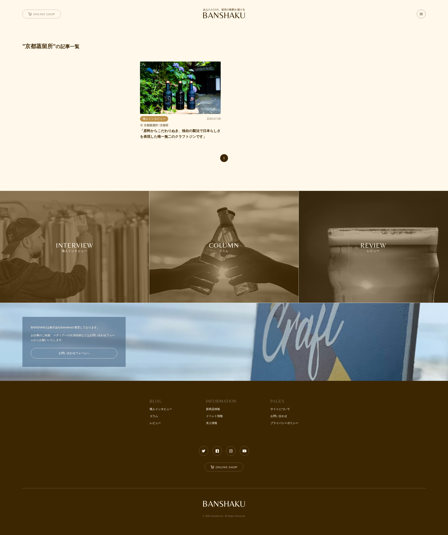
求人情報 (211, 423)
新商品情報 (213, 409)
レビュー (155, 423)
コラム (154, 416)
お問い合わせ (278, 416)
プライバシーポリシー (284, 423)
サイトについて (280, 409)
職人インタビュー (161, 409)
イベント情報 (214, 416)
